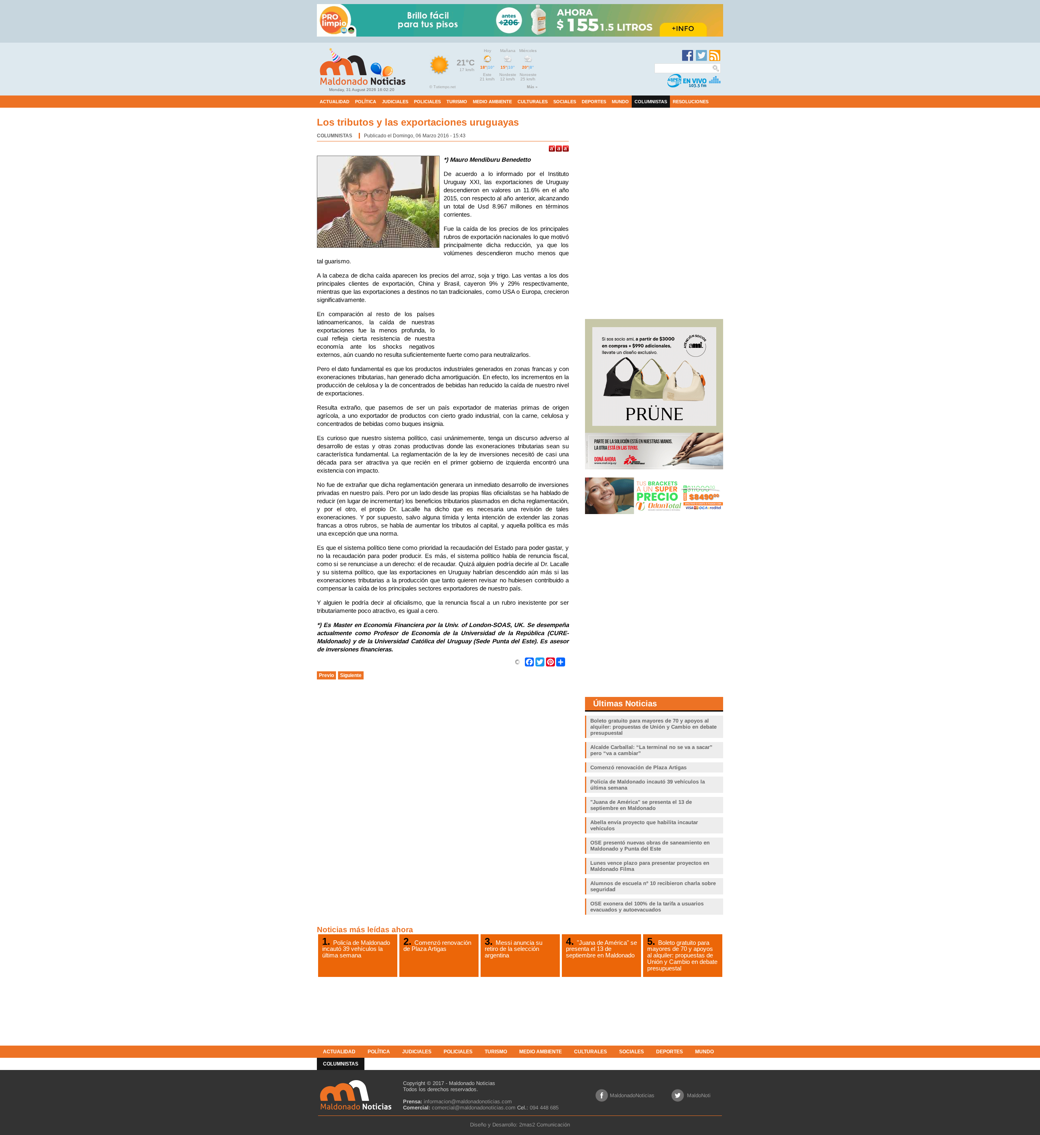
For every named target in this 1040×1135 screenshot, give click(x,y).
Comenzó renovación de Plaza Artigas (437, 945)
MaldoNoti (699, 1095)
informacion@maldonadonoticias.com (468, 1101)
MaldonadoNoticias (632, 1095)
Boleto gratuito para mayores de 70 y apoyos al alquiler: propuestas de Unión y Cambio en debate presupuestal (682, 955)
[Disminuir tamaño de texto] (566, 148)
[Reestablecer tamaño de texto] (559, 148)
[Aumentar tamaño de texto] (552, 148)
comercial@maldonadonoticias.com (474, 1108)
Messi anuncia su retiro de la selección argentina (513, 949)
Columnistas (334, 136)
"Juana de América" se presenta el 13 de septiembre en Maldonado (601, 949)
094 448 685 (544, 1108)
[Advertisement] (504, 330)
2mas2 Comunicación (544, 1125)
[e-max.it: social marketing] (517, 661)
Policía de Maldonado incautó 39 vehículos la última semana (356, 949)
